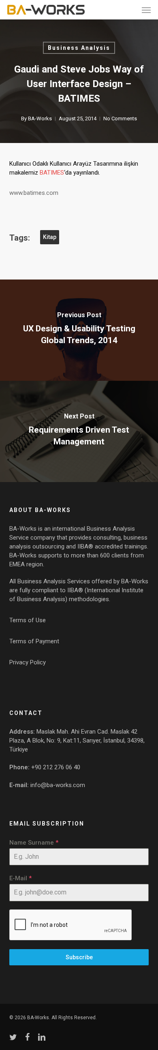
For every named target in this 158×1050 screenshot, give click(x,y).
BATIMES (52, 172)
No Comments (120, 118)
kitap (49, 237)
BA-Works (40, 118)
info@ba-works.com (57, 785)
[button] (146, 10)
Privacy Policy (27, 662)
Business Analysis (79, 48)
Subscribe (79, 957)
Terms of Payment (34, 641)
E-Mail (20, 878)
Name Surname (33, 842)
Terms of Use (27, 620)
